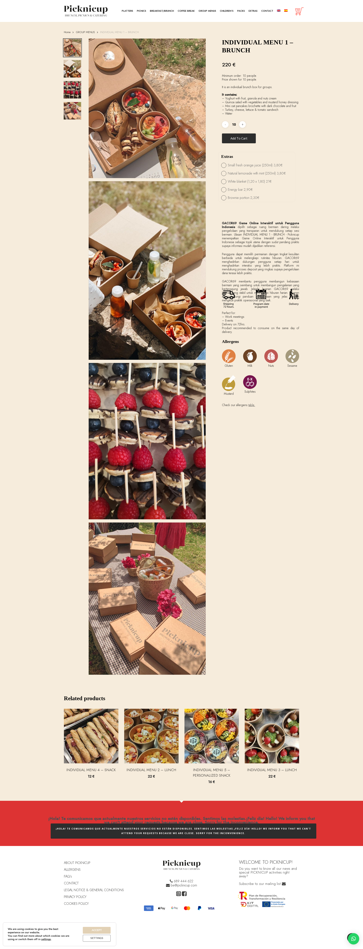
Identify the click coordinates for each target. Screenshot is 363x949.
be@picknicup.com (183, 885)
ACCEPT (97, 930)
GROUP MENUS (85, 32)
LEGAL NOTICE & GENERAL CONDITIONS (94, 890)
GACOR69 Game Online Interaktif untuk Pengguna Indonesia (260, 225)
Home (67, 32)
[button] (353, 938)
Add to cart (238, 138)
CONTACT (71, 883)
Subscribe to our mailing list (260, 883)
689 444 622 (183, 881)
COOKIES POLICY (76, 903)
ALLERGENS (72, 869)
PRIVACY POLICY (75, 896)
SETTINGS (96, 938)
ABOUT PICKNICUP (77, 862)
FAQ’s (68, 876)
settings (46, 939)
